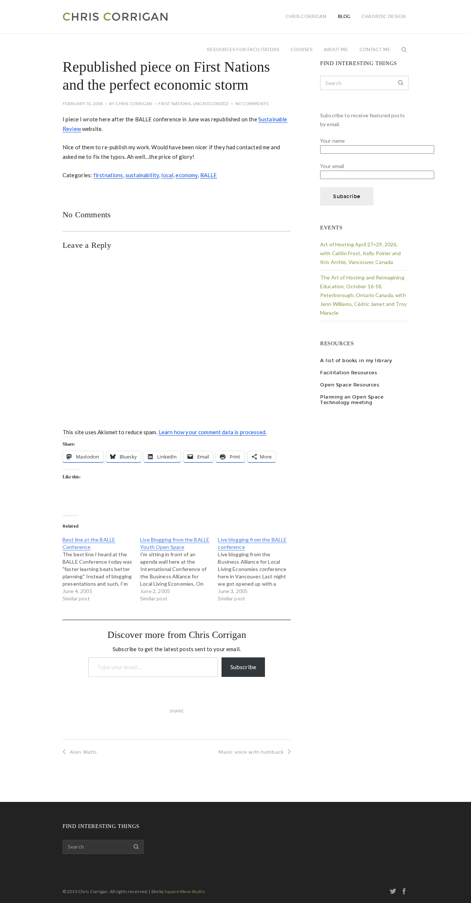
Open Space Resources (349, 385)
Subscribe (243, 666)
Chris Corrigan (134, 103)
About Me (336, 49)
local (167, 175)
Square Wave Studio (184, 891)
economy (187, 175)
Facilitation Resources (348, 372)
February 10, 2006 (83, 103)
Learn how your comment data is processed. (212, 432)
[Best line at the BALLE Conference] (101, 569)
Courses (302, 49)
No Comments (252, 103)
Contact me (375, 49)
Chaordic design (383, 16)
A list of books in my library (356, 360)
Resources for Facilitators (243, 49)
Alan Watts (83, 752)
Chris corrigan (306, 16)
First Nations (174, 103)
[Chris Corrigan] (135, 16)
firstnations (108, 175)
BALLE (208, 175)
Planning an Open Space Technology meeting (351, 399)
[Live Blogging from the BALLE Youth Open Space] (179, 569)
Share (177, 711)
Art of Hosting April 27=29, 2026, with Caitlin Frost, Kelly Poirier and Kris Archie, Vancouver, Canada (360, 253)
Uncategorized (211, 103)
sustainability (142, 175)
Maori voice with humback (251, 752)
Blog (344, 16)
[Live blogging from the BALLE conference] (256, 569)
